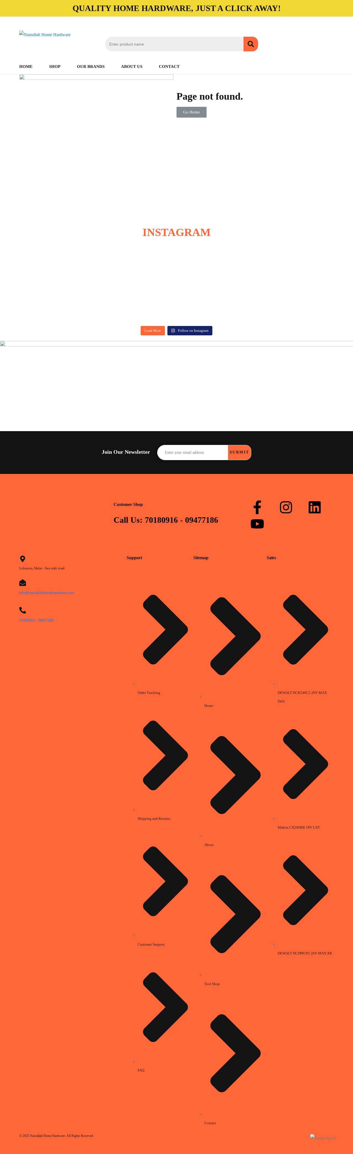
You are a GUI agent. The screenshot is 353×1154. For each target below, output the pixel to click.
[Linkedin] (315, 507)
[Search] (251, 44)
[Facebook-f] (257, 507)
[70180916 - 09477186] (22, 610)
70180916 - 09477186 (36, 620)
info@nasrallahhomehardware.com (46, 593)
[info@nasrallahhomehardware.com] (22, 582)
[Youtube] (257, 524)
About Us (131, 66)
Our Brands (91, 66)
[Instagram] (286, 507)
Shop (54, 66)
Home (26, 66)
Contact (169, 66)
